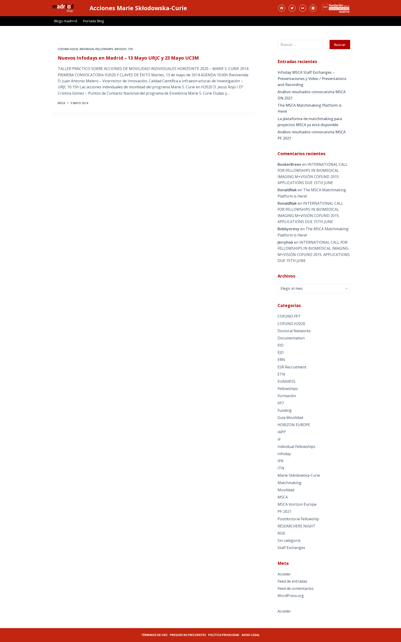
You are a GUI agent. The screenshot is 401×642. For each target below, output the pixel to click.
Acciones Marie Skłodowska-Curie (138, 8)
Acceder (284, 574)
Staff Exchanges (291, 547)
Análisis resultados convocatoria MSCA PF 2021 (312, 135)
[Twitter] (292, 8)
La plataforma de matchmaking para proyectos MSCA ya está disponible (310, 121)
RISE (281, 533)
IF (279, 439)
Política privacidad (223, 635)
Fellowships (288, 388)
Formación (287, 395)
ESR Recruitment (292, 367)
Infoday (121, 49)
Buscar (340, 44)
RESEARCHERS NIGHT (296, 526)
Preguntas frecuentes (188, 635)
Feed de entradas (292, 581)
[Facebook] (281, 8)
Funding (285, 410)
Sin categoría (289, 540)
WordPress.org (291, 595)
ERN (281, 359)
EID (281, 345)
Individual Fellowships (96, 49)
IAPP (282, 431)
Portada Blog (93, 21)
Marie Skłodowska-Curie (299, 475)
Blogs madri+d (65, 21)
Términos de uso (154, 635)
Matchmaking (289, 482)
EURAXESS (286, 381)
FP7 (281, 403)
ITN (130, 49)
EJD (281, 352)
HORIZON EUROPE (294, 424)
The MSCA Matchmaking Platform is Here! (310, 108)
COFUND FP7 (289, 316)
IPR (280, 460)
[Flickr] (302, 8)
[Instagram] (313, 8)
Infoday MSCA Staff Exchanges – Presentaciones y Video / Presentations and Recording (312, 78)
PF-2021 (284, 511)
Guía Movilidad (290, 417)
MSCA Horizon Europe (297, 504)
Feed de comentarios (296, 588)
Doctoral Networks (294, 330)
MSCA (283, 497)
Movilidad (286, 489)
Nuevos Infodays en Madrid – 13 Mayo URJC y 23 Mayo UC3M (128, 58)
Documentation (291, 338)
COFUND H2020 (68, 49)
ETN (281, 374)
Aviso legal (251, 635)
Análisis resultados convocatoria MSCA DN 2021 (312, 94)
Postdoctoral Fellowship (298, 518)
